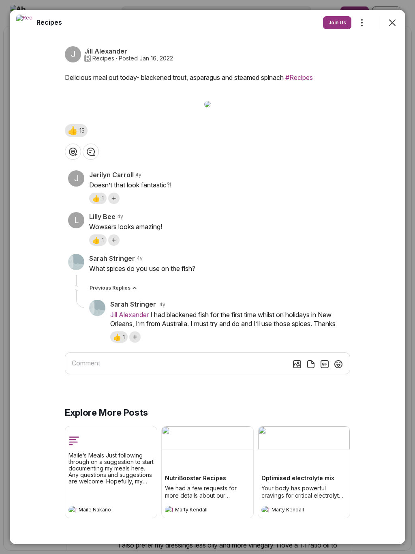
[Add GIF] (324, 364)
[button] (76, 130)
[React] (73, 151)
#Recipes (299, 77)
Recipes (103, 58)
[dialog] (207, 277)
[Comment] (91, 152)
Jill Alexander (129, 315)
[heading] (103, 511)
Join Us (337, 22)
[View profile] (72, 510)
